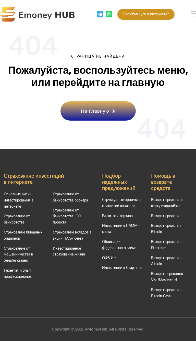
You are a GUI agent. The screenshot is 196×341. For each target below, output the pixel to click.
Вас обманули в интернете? (146, 14)
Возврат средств (165, 216)
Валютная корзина (117, 216)
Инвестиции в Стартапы (122, 268)
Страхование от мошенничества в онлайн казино (18, 255)
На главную (96, 111)
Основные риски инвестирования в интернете (18, 200)
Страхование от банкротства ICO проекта (67, 217)
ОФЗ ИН (109, 258)
